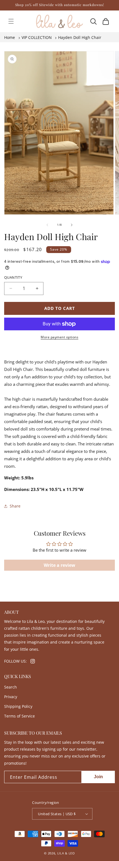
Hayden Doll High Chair (79, 37)
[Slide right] (72, 225)
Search (10, 687)
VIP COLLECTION (37, 37)
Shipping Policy (18, 706)
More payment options (59, 337)
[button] (11, 21)
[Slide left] (47, 225)
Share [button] (15, 506)
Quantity (13, 277)
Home (9, 37)
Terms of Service (19, 716)
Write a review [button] (59, 565)
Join (98, 776)
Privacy (10, 696)
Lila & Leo (66, 853)
